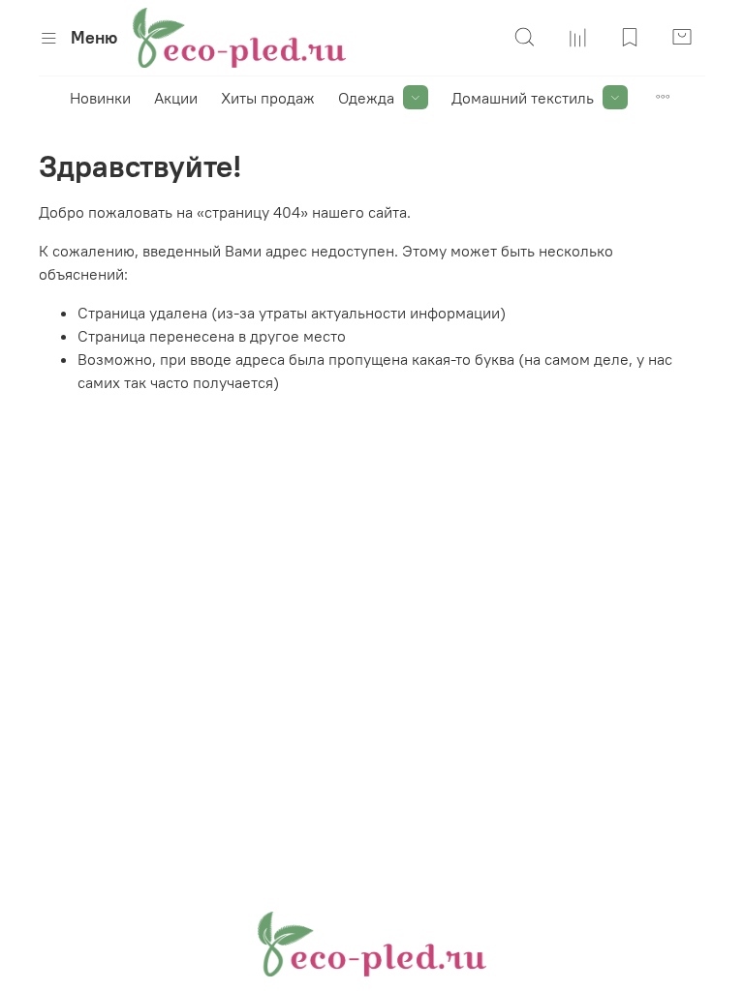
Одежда (366, 97)
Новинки (100, 97)
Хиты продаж (268, 97)
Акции (176, 97)
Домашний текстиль (522, 97)
